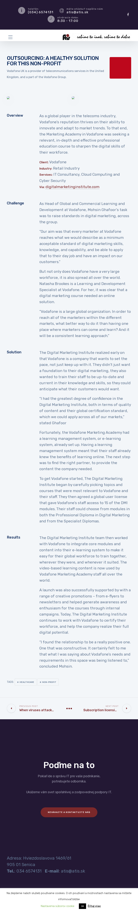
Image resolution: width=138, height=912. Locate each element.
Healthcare (27, 682)
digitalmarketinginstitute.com (72, 187)
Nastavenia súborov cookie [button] (57, 906)
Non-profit (49, 682)
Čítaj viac (94, 906)
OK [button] (82, 906)
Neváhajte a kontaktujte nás (69, 812)
